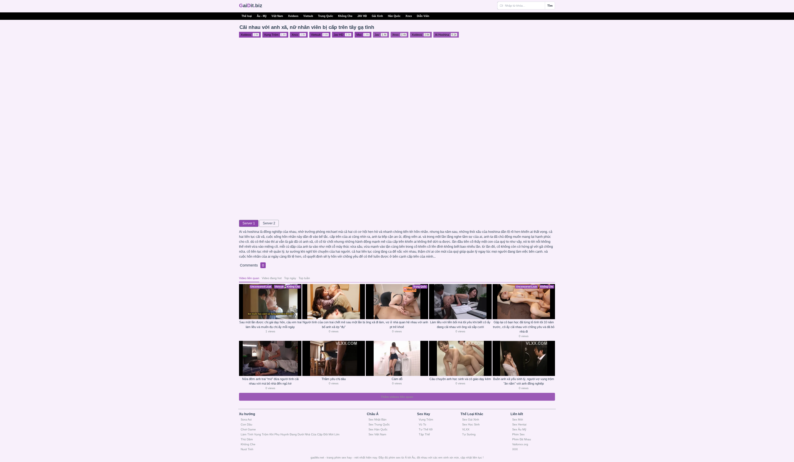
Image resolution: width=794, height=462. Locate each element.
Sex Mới (517, 419)
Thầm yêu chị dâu (334, 379)
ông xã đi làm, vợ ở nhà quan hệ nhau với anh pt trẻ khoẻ (397, 324)
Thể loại (247, 16)
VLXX (465, 429)
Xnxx (408, 16)
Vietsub (308, 16)
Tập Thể (424, 434)
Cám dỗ (397, 379)
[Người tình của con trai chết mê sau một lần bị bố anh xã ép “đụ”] (333, 301)
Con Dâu (246, 424)
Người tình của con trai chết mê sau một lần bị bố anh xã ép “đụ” (334, 324)
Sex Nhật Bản (377, 419)
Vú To (422, 424)
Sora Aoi (246, 419)
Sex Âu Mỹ (519, 429)
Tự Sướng (469, 434)
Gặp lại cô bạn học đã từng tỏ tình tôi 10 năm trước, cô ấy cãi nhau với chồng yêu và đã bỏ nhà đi (523, 326)
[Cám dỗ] (397, 358)
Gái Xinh (377, 16)
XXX (515, 449)
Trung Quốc (325, 16)
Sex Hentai (519, 424)
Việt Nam (277, 16)
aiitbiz (250, 5)
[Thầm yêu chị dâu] (333, 358)
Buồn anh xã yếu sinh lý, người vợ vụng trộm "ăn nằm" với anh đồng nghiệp (523, 381)
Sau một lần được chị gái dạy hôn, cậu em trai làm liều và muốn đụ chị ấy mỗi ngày (270, 324)
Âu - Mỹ (262, 16)
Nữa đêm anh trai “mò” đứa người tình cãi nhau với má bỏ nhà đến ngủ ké (270, 381)
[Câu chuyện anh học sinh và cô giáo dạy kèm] (460, 358)
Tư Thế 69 (426, 429)
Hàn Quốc (394, 16)
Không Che (345, 16)
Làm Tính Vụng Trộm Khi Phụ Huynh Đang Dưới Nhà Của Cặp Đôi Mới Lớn (290, 434)
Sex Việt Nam (377, 434)
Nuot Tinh (247, 449)
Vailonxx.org (520, 444)
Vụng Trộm (426, 419)
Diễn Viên (423, 16)
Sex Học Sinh (471, 424)
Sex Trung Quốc (379, 424)
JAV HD (362, 16)
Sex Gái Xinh (470, 419)
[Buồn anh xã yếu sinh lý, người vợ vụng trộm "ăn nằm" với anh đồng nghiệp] (524, 358)
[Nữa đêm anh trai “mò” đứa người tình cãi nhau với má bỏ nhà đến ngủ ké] (270, 358)
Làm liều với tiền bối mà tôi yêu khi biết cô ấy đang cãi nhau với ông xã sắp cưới (460, 324)
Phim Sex (518, 434)
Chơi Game (248, 429)
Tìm (549, 5)
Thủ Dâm (247, 439)
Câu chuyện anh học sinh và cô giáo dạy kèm (460, 379)
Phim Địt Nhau (521, 439)
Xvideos (293, 16)
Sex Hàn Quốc (377, 429)
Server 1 (249, 223)
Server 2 (269, 223)
